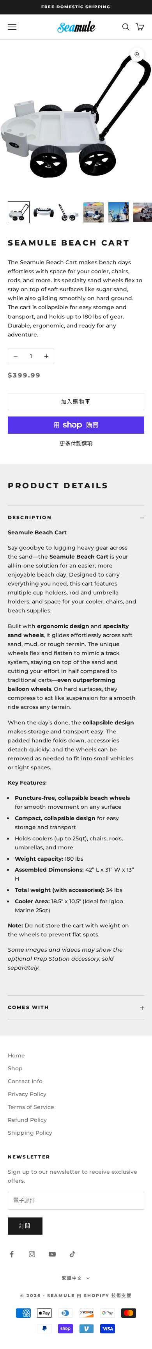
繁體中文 (72, 1278)
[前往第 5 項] (118, 212)
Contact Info (25, 1081)
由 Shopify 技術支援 (104, 1295)
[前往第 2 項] (44, 212)
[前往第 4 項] (93, 212)
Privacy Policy (27, 1094)
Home (16, 1055)
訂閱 (25, 1226)
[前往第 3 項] (69, 212)
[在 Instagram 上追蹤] (32, 1254)
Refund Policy (27, 1119)
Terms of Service (31, 1107)
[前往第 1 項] (19, 212)
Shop (15, 1068)
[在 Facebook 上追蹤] (12, 1254)
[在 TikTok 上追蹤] (72, 1254)
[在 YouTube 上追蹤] (52, 1254)
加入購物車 (76, 401)
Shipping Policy (30, 1132)
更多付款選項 (76, 443)
